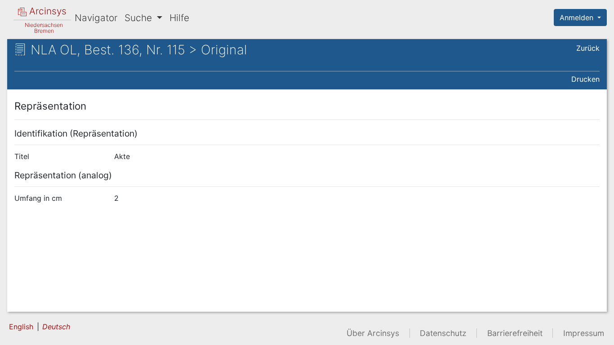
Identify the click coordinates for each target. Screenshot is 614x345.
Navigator (96, 17)
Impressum (583, 333)
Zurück (588, 48)
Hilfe (179, 17)
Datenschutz (443, 333)
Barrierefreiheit (515, 333)
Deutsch (56, 326)
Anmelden (578, 17)
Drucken (585, 79)
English (21, 326)
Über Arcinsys (373, 333)
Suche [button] (140, 17)
